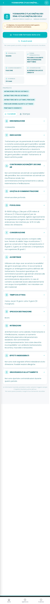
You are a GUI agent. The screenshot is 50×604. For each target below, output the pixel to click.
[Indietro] (3, 3)
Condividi (11, 114)
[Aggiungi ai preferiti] (46, 3)
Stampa (26, 114)
